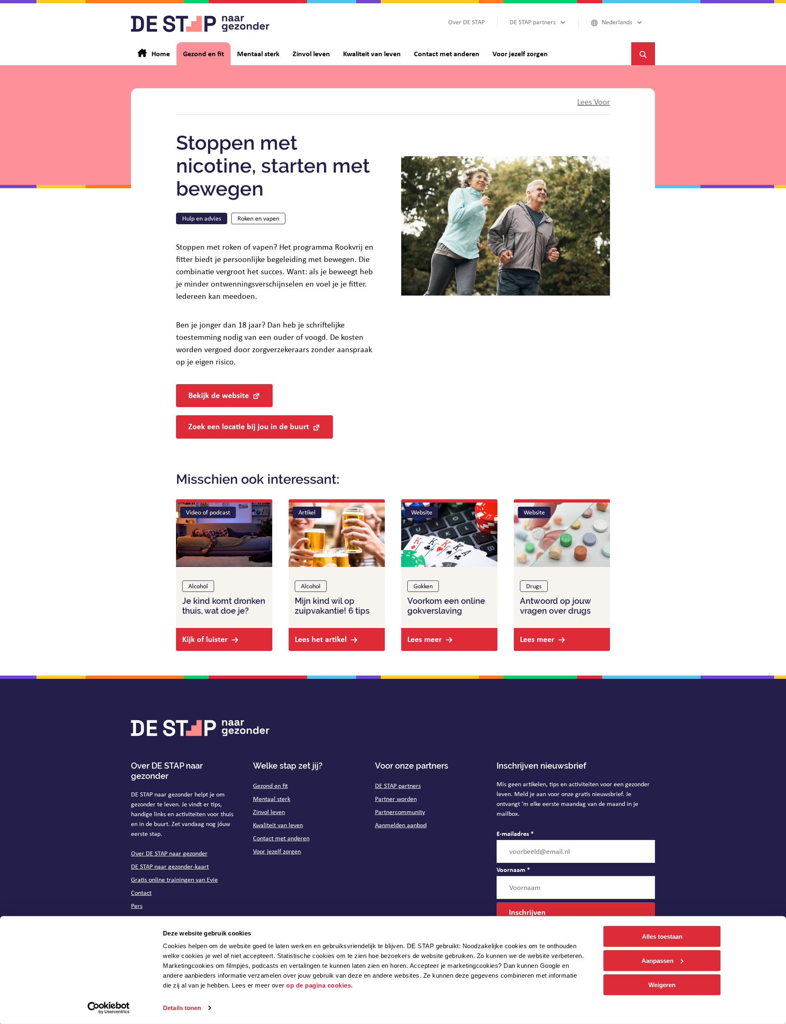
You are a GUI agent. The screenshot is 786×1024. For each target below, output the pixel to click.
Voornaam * (513, 869)
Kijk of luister (205, 638)
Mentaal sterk (271, 798)
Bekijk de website (218, 394)
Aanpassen (657, 960)
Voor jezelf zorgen (277, 851)
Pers (136, 905)
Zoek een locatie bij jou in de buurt (248, 426)
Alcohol (198, 586)
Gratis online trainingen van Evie (174, 879)
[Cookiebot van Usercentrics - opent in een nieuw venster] (109, 1008)
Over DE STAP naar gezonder (169, 853)
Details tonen (182, 1007)
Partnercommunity (400, 812)
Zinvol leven (269, 812)
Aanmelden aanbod (401, 825)
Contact (141, 892)
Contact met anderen (281, 838)
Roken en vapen (258, 218)
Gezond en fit (270, 785)
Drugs (534, 586)
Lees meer (424, 638)
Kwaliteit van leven (278, 825)
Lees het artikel (321, 638)
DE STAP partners (398, 785)
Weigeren (661, 984)
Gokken (423, 586)
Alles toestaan (662, 936)
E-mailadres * (515, 833)
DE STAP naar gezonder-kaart (170, 866)
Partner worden (396, 798)
